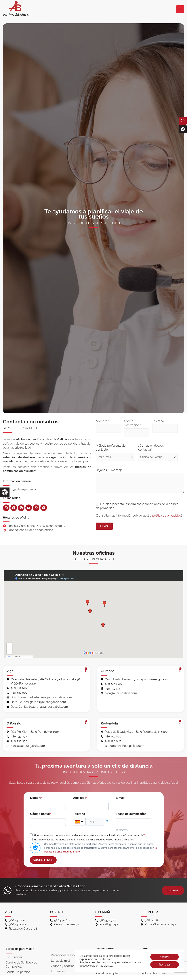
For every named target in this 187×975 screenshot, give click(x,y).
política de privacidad (166, 515)
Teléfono (158, 421)
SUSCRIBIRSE (43, 860)
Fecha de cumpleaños (131, 813)
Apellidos (79, 797)
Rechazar (164, 964)
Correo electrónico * (132, 423)
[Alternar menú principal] (180, 9)
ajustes (108, 965)
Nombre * (102, 421)
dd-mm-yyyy (122, 830)
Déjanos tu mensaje (109, 470)
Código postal (40, 813)
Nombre (35, 797)
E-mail (120, 797)
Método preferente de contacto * (110, 447)
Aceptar (164, 956)
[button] (4, 492)
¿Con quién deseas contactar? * (151, 447)
